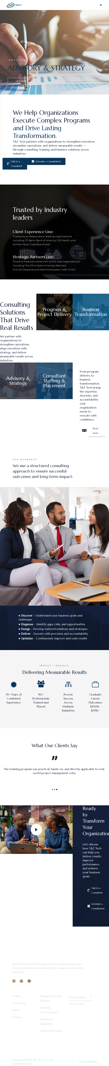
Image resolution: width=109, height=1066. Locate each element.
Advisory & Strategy (51, 1031)
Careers (16, 1017)
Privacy (16, 996)
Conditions (18, 1003)
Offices (16, 1010)
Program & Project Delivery (51, 998)
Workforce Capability (46, 1021)
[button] (52, 789)
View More (21, 81)
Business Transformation (49, 1010)
